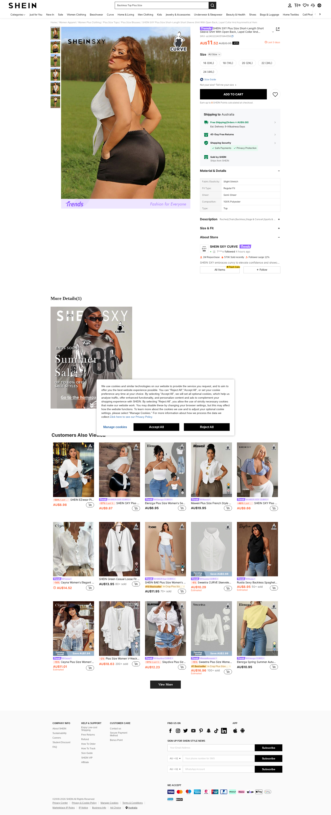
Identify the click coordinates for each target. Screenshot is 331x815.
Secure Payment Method (118, 734)
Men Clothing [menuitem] (145, 14)
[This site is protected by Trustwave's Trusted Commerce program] (170, 799)
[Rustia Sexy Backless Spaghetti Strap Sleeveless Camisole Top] (257, 549)
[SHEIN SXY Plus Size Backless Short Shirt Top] (119, 469)
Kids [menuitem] (159, 14)
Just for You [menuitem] (35, 14)
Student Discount (61, 742)
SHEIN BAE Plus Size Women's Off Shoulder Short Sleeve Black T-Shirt (165, 582)
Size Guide (87, 753)
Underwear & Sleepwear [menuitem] (208, 14)
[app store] (235, 732)
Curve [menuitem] (110, 14)
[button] (313, 5)
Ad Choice (115, 807)
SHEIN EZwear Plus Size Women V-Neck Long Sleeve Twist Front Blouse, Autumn (73, 499)
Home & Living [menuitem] (126, 14)
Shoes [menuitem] (252, 14)
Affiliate (85, 762)
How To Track (88, 748)
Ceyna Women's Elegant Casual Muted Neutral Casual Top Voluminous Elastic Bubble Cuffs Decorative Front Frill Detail (74, 582)
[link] (297, 5)
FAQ (54, 747)
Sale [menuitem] (60, 14)
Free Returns (88, 734)
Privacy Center (60, 803)
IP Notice (83, 807)
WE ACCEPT (174, 785)
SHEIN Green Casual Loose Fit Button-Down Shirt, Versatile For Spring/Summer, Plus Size (119, 579)
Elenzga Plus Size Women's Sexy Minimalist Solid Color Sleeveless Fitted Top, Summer (165, 503)
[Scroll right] (320, 14)
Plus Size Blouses (130, 22)
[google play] (242, 732)
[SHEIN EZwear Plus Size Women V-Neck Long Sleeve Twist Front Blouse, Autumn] (73, 469)
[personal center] (290, 5)
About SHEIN (59, 728)
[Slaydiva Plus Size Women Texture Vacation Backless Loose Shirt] (165, 628)
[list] (198, 731)
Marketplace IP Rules (63, 807)
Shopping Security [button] (220, 143)
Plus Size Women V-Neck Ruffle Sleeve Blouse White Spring (120, 658)
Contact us (115, 728)
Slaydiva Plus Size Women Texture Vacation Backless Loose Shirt (165, 661)
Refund (85, 739)
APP (235, 723)
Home (54, 22)
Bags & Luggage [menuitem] (269, 14)
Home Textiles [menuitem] (291, 14)
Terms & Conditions (132, 803)
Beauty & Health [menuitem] (235, 14)
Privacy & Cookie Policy (84, 803)
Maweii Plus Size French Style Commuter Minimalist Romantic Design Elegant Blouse (211, 503)
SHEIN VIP (87, 757)
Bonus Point (116, 740)
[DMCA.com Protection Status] (179, 799)
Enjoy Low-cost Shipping (89, 728)
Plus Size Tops (111, 22)
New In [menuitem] (50, 14)
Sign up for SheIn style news (186, 741)
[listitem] (74, 479)
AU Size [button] (212, 54)
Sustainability (59, 733)
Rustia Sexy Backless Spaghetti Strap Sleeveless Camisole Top (257, 582)
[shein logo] (22, 5)
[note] (211, 574)
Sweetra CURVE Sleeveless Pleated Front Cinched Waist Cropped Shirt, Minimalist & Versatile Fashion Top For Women (212, 582)
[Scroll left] (315, 14)
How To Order (88, 744)
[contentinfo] (224, 792)
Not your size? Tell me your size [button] (217, 85)
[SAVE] (275, 94)
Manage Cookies (109, 803)
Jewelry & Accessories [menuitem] (178, 14)
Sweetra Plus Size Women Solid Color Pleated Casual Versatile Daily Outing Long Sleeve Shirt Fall (212, 661)
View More (165, 684)
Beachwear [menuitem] (96, 14)
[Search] (212, 5)
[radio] (208, 63)
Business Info (99, 807)
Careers (56, 737)
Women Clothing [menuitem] (76, 14)
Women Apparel (67, 22)
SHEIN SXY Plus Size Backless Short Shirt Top (119, 503)
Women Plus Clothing (89, 22)
